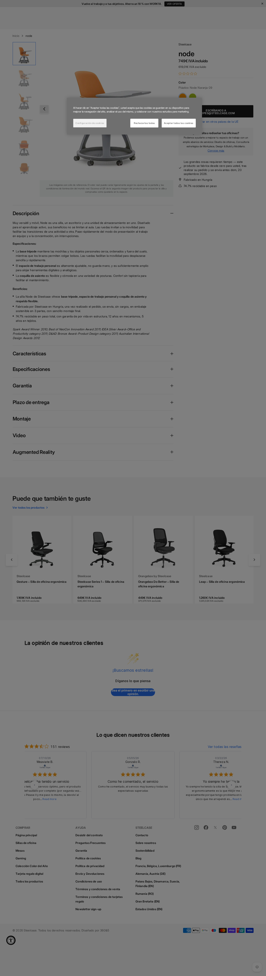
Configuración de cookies (89, 123)
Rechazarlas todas (144, 123)
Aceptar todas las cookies (178, 123)
